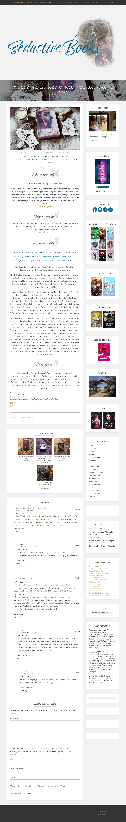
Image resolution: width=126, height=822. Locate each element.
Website (13, 777)
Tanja (19, 577)
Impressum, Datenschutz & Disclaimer (94, 2)
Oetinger (16, 159)
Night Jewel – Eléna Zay (98, 529)
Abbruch (92, 446)
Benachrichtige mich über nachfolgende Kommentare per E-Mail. (39, 786)
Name (13, 760)
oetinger (13, 418)
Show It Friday (95, 484)
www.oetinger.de (45, 207)
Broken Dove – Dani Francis (100, 537)
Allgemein (93, 448)
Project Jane (23, 418)
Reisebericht (94, 478)
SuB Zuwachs (94, 493)
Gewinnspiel (94, 466)
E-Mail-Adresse (17, 768)
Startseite (19, 2)
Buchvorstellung (96, 457)
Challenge (93, 461)
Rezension (46, 2)
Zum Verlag (63, 159)
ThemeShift (114, 819)
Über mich (33, 2)
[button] (11, 403)
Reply (77, 509)
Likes (15, 406)
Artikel (91, 452)
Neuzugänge (94, 475)
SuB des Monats (64, 2)
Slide (91, 487)
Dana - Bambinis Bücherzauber (31, 508)
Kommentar (15, 718)
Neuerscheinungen (97, 472)
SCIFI (31, 418)
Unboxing (93, 496)
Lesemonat (93, 469)
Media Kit (93, 141)
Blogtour (92, 454)
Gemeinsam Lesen (96, 463)
